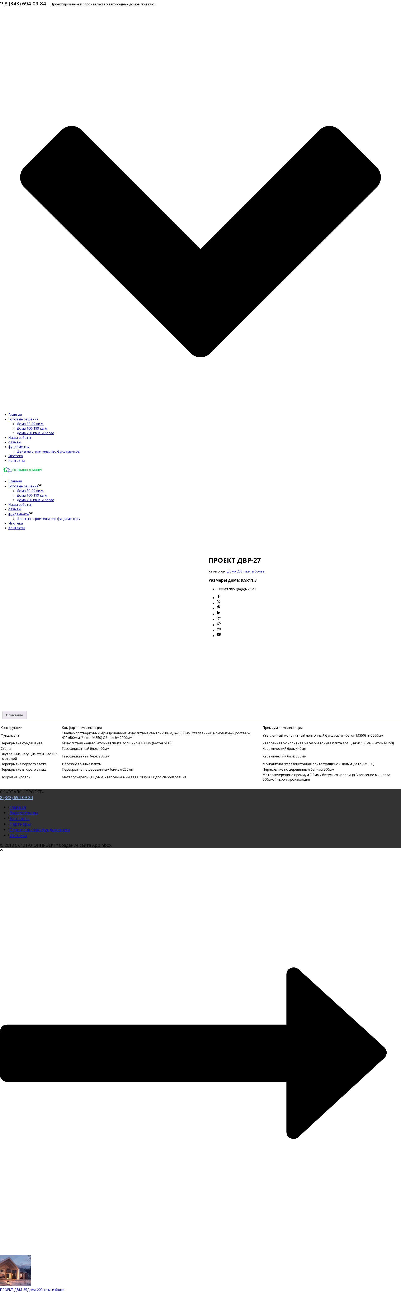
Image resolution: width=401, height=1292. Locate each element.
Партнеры (20, 824)
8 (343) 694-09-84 (25, 3)
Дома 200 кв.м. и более (35, 433)
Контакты (16, 460)
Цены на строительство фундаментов (48, 451)
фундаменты (18, 446)
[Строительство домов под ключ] (22, 473)
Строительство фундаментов (39, 830)
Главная (15, 414)
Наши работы (19, 437)
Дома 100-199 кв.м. (32, 428)
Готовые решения (23, 419)
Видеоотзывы (23, 813)
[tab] (14, 715)
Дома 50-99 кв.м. (30, 423)
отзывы (14, 442)
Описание (14, 715)
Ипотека (15, 456)
